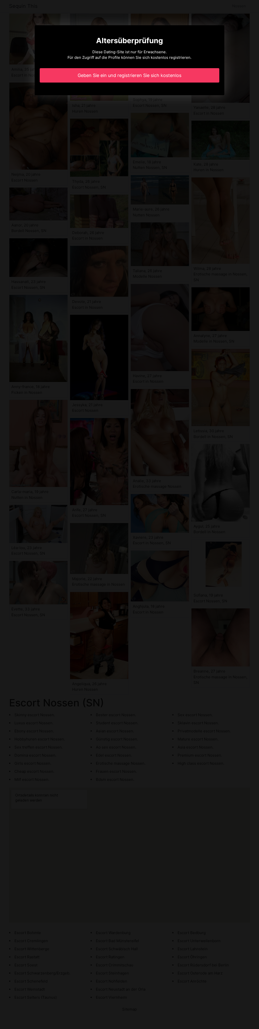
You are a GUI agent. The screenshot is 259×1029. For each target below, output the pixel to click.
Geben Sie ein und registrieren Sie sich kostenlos (129, 75)
